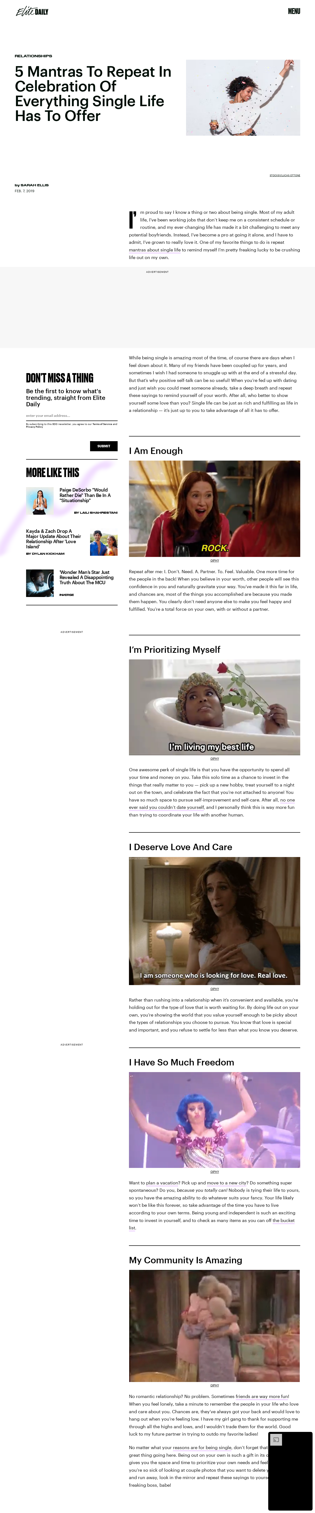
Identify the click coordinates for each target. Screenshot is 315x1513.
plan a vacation (162, 1182)
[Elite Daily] (32, 11)
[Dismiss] (307, 1436)
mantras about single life (155, 249)
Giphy (214, 560)
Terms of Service (102, 423)
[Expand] (274, 1436)
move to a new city (226, 1182)
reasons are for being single (202, 1447)
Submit (103, 446)
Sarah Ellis (35, 185)
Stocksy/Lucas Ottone (285, 175)
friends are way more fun (262, 1396)
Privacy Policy (34, 426)
